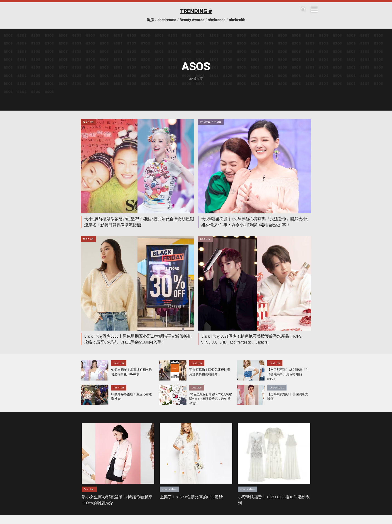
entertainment (210, 121)
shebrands (216, 20)
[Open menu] (314, 9)
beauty (205, 238)
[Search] (303, 9)
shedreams (166, 20)
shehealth (237, 20)
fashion (88, 121)
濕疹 (150, 20)
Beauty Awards (192, 20)
